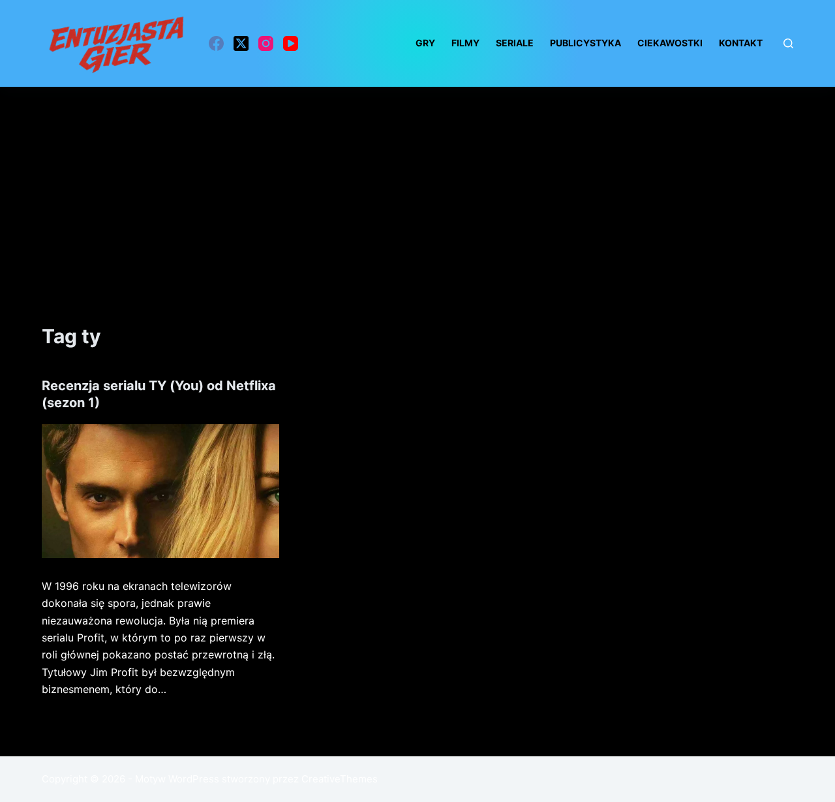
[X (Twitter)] (241, 43)
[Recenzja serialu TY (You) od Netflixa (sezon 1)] (160, 491)
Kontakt (741, 42)
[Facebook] (216, 43)
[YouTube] (290, 43)
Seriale (515, 42)
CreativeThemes (339, 779)
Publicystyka (585, 42)
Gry (425, 42)
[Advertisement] (417, 184)
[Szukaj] (788, 43)
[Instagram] (265, 43)
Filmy (465, 42)
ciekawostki (670, 42)
